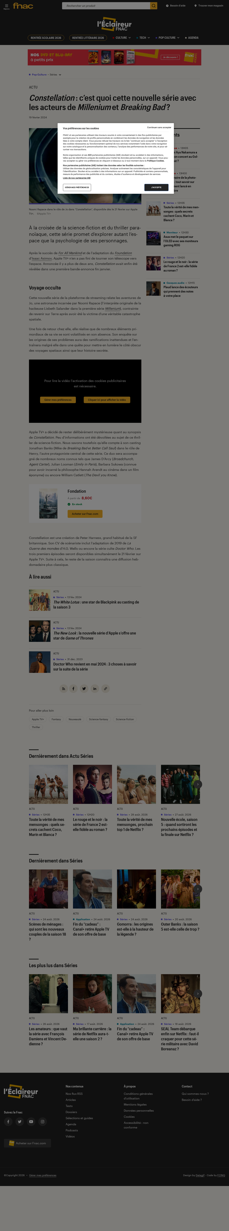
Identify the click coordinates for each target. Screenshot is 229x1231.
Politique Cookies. (155, 161)
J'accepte (156, 187)
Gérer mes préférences (77, 187)
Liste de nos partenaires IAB (77, 178)
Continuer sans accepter (159, 127)
